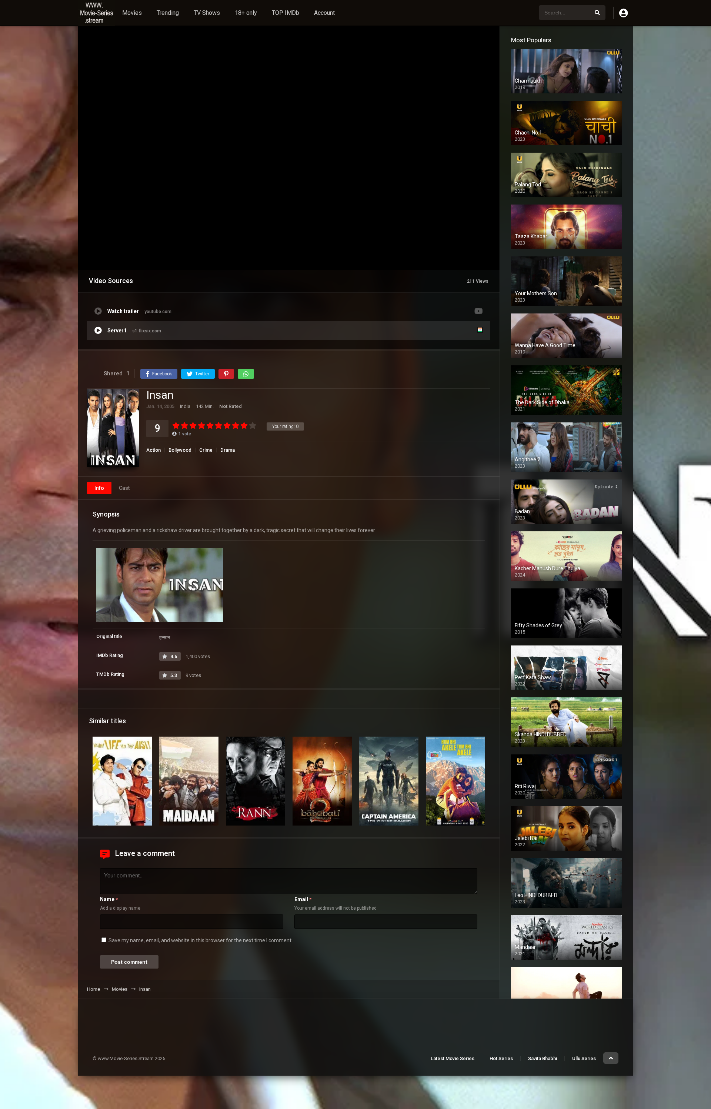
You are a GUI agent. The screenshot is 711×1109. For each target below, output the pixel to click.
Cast (124, 488)
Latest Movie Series (452, 1058)
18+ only (246, 12)
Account (324, 12)
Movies (132, 12)
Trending (168, 12)
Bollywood (179, 450)
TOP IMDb (285, 12)
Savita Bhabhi (542, 1058)
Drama (227, 450)
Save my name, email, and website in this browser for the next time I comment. (201, 940)
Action (153, 450)
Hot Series (501, 1058)
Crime (206, 450)
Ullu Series (584, 1058)
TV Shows (207, 12)
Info (99, 488)
